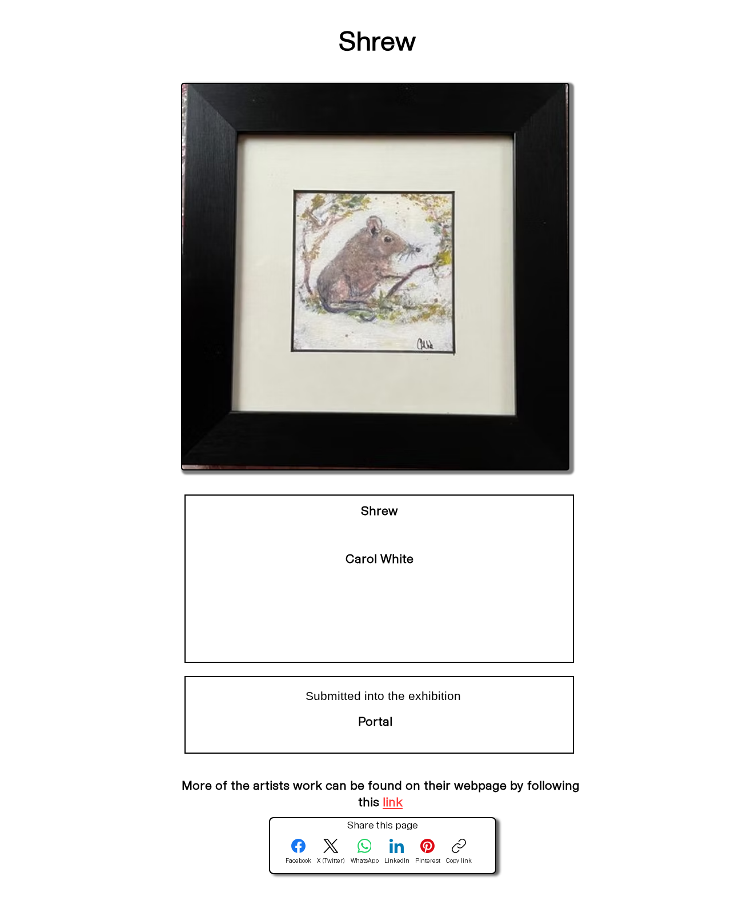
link (393, 803)
